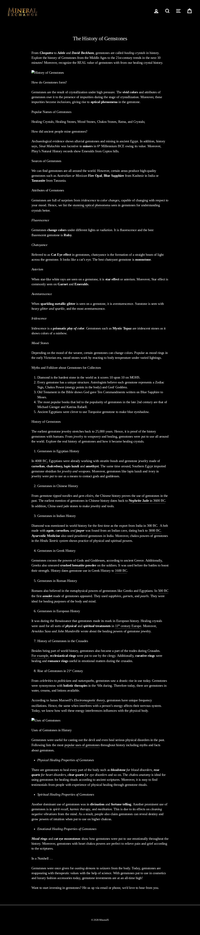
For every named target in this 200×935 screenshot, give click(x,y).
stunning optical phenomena (91, 205)
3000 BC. (155, 530)
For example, (40, 656)
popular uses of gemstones (82, 745)
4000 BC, (41, 461)
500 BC (163, 591)
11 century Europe (128, 626)
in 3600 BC (147, 500)
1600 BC (121, 570)
